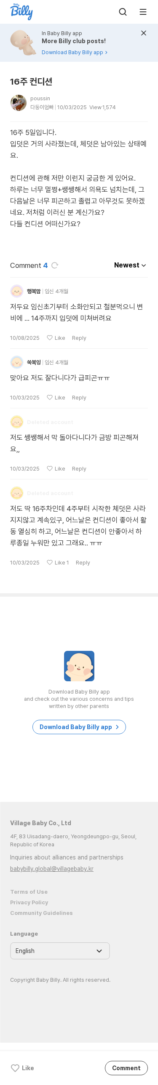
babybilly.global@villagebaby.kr (52, 868)
